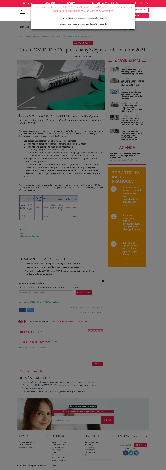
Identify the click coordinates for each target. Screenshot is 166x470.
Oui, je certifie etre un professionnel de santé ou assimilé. (83, 18)
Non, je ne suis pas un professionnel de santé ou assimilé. (83, 24)
